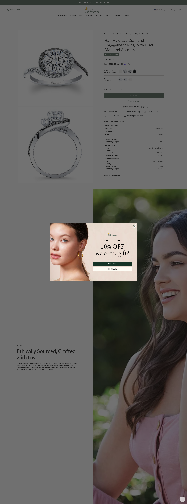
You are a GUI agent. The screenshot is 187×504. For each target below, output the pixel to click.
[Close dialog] (134, 226)
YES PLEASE (112, 263)
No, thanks (112, 269)
